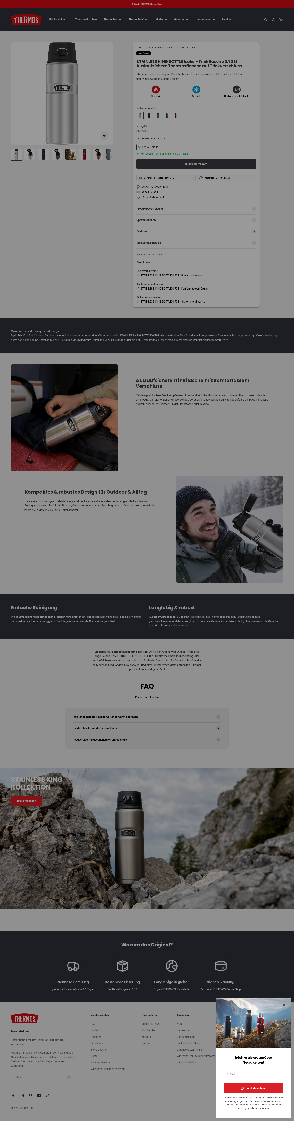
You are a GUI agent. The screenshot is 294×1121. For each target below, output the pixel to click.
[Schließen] (284, 1005)
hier (265, 1105)
